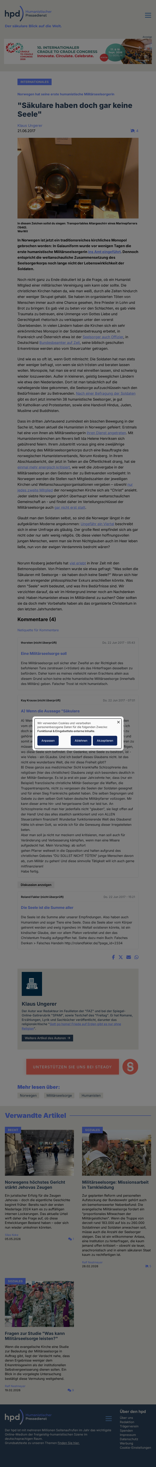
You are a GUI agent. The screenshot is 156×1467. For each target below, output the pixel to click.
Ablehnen (81, 740)
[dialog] (78, 733)
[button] (148, 17)
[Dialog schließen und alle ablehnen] (118, 721)
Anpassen (48, 740)
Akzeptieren (105, 740)
